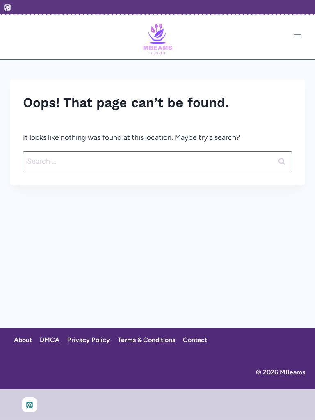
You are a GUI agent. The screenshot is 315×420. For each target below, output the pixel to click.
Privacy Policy (88, 340)
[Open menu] (297, 37)
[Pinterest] (7, 7)
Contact (195, 340)
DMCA (49, 340)
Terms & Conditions (146, 340)
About (23, 340)
